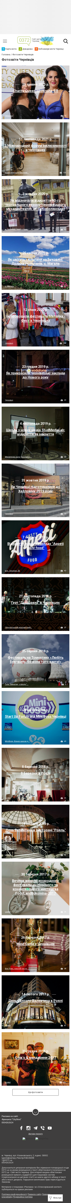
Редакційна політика (23, 1197)
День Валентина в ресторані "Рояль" (35, 830)
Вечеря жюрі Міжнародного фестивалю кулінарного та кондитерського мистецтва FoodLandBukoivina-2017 (35, 887)
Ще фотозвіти (35, 1092)
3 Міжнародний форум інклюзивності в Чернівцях (35, 148)
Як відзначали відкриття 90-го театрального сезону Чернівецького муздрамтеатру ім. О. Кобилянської (35, 204)
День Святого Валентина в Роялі (35, 1001)
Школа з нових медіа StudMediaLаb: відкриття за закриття (35, 432)
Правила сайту (34, 1194)
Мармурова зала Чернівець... (18, 457)
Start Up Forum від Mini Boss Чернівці (35, 716)
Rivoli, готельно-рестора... (17, 173)
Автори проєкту (35, 1134)
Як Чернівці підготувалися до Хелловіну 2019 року (35, 489)
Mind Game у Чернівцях (36, 944)
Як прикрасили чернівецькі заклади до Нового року (35, 375)
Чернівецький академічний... (18, 627)
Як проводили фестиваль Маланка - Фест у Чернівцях (35, 318)
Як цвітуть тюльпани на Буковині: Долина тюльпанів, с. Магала (35, 261)
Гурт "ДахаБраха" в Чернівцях (35, 603)
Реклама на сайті (10, 1116)
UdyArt (8, 798)
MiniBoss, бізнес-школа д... (17, 741)
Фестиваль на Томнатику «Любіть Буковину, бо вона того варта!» (35, 660)
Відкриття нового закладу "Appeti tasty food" (35, 546)
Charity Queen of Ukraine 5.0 (35, 91)
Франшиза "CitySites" (11, 1119)
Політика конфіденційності (14, 1194)
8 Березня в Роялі (35, 773)
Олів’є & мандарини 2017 (35, 1058)
